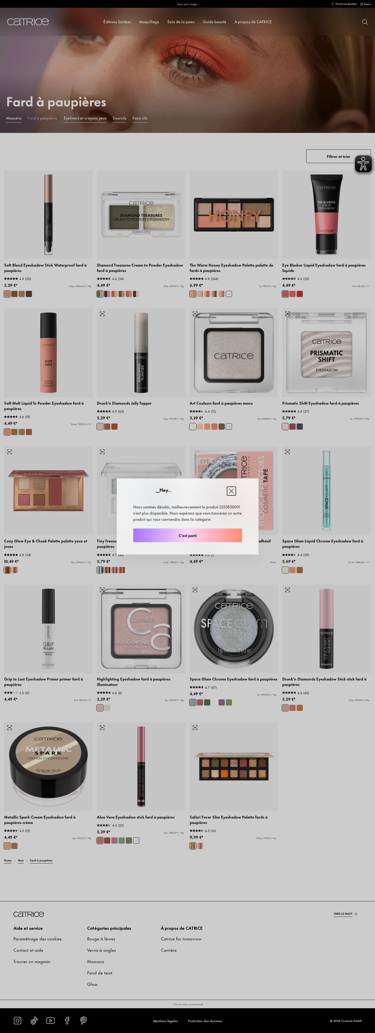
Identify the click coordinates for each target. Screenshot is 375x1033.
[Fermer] (231, 491)
